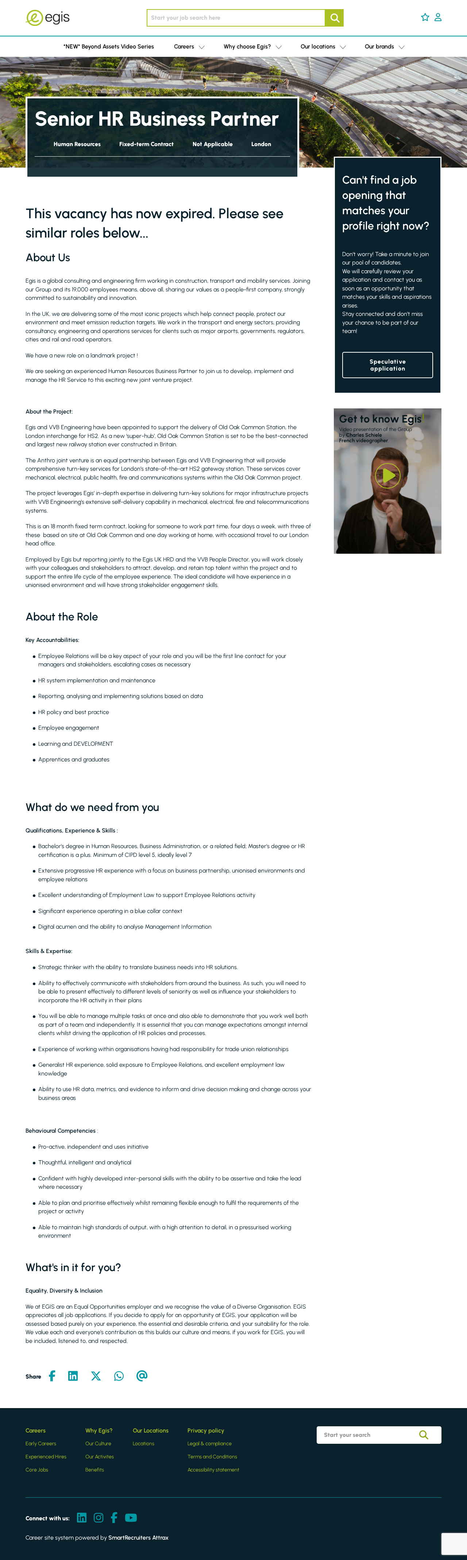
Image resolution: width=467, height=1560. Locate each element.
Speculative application (388, 365)
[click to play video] (388, 476)
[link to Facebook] (114, 1518)
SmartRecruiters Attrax (138, 1537)
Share (33, 1376)
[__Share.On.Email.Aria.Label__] (142, 1377)
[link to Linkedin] (81, 1518)
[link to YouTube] (131, 1518)
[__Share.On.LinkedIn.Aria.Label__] (73, 1377)
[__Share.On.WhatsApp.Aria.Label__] (119, 1377)
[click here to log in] (438, 18)
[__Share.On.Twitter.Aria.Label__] (95, 1377)
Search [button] (334, 18)
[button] (425, 17)
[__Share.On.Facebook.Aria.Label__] (52, 1377)
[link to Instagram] (98, 1518)
